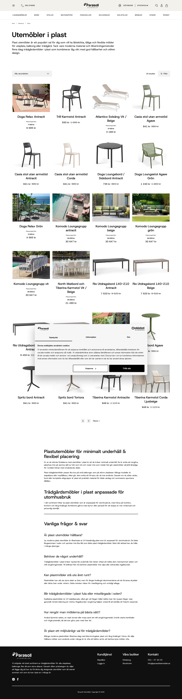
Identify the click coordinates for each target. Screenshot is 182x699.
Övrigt (166, 15)
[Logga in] (161, 5)
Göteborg (128, 5)
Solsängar (104, 15)
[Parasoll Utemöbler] (91, 5)
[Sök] (156, 5)
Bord (36, 15)
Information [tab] (91, 337)
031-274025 (30, 5)
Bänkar (138, 15)
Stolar (50, 15)
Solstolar (122, 15)
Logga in (101, 663)
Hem (13, 23)
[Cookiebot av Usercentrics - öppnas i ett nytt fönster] (133, 329)
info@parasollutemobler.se (159, 663)
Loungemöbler (20, 15)
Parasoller (85, 15)
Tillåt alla (127, 368)
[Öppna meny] (13, 5)
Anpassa (89, 368)
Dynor (153, 15)
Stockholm (142, 5)
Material (21, 23)
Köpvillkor (101, 660)
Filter (165, 73)
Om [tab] (128, 337)
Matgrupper (67, 15)
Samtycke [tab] (53, 337)
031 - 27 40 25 (155, 660)
